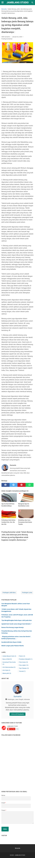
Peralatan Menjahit (25, 659)
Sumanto (17, 696)
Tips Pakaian (24, 668)
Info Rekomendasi (9, 667)
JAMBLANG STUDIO (18, 2)
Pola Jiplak (23, 665)
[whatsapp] (30, 485)
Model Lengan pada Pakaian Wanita (12, 645)
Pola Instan (23, 662)
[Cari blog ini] (32, 2)
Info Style (6, 670)
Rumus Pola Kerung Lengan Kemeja (12, 627)
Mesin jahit (7, 673)
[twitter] (14, 485)
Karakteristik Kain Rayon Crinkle (11, 642)
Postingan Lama (27, 592)
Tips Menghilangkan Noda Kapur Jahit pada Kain (16, 620)
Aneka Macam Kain (9, 656)
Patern (22, 656)
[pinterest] (22, 485)
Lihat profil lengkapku (17, 714)
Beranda (17, 848)
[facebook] (5, 485)
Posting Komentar (6, 39)
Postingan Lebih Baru (9, 592)
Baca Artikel (7, 659)
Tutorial (22, 671)
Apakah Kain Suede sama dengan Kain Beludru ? (16, 624)
